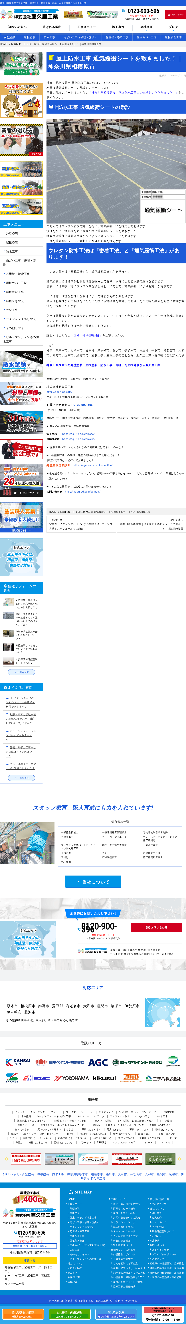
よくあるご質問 (160, 1250)
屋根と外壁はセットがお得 (128, 1282)
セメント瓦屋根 (103, 1120)
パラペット (85, 1142)
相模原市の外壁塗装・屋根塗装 (167, 1263)
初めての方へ (17, 27)
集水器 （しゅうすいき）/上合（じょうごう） (36, 1133)
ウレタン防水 (142, 1116)
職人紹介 (157, 1217)
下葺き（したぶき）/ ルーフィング (125, 1125)
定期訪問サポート (123, 1245)
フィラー (55, 1112)
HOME (71, 1199)
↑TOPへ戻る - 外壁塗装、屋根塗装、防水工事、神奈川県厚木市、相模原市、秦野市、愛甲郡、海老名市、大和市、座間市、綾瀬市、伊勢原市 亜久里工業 (93, 1176)
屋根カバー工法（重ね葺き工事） (88, 1245)
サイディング (106, 1112)
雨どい (71, 1133)
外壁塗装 (10, 37)
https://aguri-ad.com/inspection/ (93, 465)
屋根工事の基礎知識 (124, 1286)
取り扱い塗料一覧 (159, 1199)
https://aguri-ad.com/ (59, 391)
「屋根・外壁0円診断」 (86, 335)
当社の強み (158, 1226)
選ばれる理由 (52, 27)
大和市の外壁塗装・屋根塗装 (166, 1277)
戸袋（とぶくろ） (91, 1129)
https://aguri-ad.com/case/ (78, 434)
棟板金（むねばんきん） (93, 1133)
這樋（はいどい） (164, 1129)
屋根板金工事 (173, 37)
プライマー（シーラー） (79, 1112)
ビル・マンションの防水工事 (86, 1259)
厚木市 (12, 1005)
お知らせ (157, 1236)
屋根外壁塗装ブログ (163, 1231)
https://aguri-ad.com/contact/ (83, 491)
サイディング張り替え (21, 319)
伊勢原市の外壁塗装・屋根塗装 (167, 1268)
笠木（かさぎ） (23, 1129)
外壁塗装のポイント (124, 1254)
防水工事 (49, 37)
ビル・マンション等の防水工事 (21, 339)
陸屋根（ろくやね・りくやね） (71, 1120)
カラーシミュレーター (125, 1222)
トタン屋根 (166, 1120)
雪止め (96, 1125)
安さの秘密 (76, 1268)
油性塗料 (169, 1112)
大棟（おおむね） (102, 1138)
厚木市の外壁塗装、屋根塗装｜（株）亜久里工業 (80, 1300)
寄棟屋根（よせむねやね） (37, 1138)
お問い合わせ (157, 1245)
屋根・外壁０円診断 (124, 1213)
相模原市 (28, 1005)
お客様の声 (74, 1277)
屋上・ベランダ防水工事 (83, 1217)
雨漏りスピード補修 (124, 1208)
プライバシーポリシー (164, 1254)
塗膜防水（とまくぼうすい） (33, 1120)
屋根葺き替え (15, 301)
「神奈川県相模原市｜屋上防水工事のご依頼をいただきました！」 (133, 92)
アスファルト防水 (120, 1116)
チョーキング (37, 1112)
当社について (96, 882)
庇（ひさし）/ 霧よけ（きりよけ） (56, 1129)
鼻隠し (19, 1142)
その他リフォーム (18, 328)
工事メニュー (75, 1204)
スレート (148, 1142)
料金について (75, 1263)
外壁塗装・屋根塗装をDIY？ (128, 1277)
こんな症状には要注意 (125, 1236)
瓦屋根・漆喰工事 (117, 37)
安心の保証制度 (121, 1240)
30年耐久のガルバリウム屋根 (129, 1272)
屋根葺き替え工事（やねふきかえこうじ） (63, 1125)
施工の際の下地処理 (124, 1226)
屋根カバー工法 (147, 37)
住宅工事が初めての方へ (126, 1204)
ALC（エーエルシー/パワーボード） (139, 1112)
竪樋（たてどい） (64, 1142)
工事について (118, 1199)
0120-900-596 (143, 10)
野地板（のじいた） (160, 1125)
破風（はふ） (145, 1133)
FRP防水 (102, 1142)
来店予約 (154, 1240)
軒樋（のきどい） (38, 1142)
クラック (20, 1112)
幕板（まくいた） (139, 1129)
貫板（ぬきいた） (168, 1133)
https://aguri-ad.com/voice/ (78, 439)
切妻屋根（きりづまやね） (72, 1138)
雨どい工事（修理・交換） (80, 37)
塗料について (159, 1204)
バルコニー (83, 1116)
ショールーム (159, 1222)
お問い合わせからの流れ (126, 1217)
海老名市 (73, 1005)
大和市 (88, 1005)
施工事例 (72, 1272)
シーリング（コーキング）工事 (54, 1116)
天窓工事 (12, 310)
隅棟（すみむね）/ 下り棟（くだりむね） (141, 1138)
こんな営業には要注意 (125, 1263)
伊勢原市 (132, 1005)
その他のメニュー (159, 1259)
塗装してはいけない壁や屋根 (129, 1268)
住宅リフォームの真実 (123, 1250)
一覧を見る (23, 672)
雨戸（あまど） (115, 1129)
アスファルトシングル (125, 1142)
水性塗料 (26, 1116)
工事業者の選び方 (123, 1259)
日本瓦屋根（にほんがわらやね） (135, 1120)
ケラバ (13, 1138)
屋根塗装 (29, 37)
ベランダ (99, 1116)
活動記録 (72, 1282)
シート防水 (161, 1116)
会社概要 (157, 1213)
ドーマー (174, 1138)
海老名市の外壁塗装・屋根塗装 (167, 1272)
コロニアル (164, 1142)
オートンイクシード (124, 1231)
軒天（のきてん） (122, 1133)
